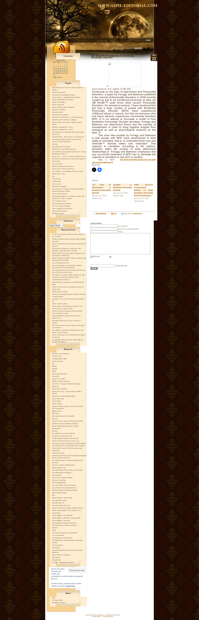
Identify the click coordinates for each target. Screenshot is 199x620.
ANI (53, 363)
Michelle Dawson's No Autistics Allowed (65, 490)
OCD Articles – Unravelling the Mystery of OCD (67, 171)
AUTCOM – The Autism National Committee (66, 384)
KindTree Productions (59, 480)
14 (63, 69)
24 (54, 73)
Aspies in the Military (58, 102)
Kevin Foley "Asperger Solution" (62, 477)
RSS (115, 213)
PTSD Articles (56, 179)
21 (63, 71)
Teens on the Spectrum (59, 193)
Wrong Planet (56, 560)
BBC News (55, 413)
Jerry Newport (56, 475)
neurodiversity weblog (59, 500)
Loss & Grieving (57, 164)
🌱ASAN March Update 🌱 (61, 279)
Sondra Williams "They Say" (61, 520)
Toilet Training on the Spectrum (62, 208)
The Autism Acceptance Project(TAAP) (64, 533)
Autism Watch (56, 401)
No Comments (101, 213)
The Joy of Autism (58, 535)
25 (56, 73)
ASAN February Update (60, 291)
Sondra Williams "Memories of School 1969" (66, 518)
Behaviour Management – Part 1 (62, 127)
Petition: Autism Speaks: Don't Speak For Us (66, 510)
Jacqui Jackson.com (59, 467)
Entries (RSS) (96, 616)
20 (60, 71)
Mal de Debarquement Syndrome (63, 166)
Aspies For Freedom (59, 379)
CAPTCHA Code (121, 266)
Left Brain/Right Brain (59, 482)
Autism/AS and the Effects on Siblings (64, 120)
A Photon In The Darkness (60, 353)
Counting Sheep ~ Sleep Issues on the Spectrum (68, 137)
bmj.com (55, 418)
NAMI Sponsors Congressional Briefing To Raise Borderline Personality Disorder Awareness (143, 190)
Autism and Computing (59, 389)
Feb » (60, 77)
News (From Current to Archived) (63, 169)
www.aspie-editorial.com (127, 5)
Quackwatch (56, 513)
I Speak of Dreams (58, 453)
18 (56, 71)
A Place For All (56, 356)
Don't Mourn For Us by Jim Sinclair (63, 433)
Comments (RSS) (107, 616)
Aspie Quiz (55, 376)
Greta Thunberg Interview (60, 263)
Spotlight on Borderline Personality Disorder (122, 187)
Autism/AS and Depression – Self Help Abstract (67, 117)
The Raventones (57, 545)
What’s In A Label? (58, 213)
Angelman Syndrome (59, 92)
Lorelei (116, 615)
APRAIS (54, 368)
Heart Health (56, 161)
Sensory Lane (56, 184)
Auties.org (55, 386)
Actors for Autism (57, 361)
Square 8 (55, 528)
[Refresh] (110, 257)
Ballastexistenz (57, 411)
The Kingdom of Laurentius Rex (62, 538)
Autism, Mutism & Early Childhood (63, 107)
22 (65, 71)
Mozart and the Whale (59, 493)
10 (54, 69)
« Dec (55, 77)
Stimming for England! (59, 186)
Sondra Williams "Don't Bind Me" (62, 515)
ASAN (54, 371)
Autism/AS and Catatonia (60, 115)
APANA (54, 366)
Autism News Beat (58, 399)
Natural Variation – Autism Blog (62, 498)
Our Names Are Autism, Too (61, 505)
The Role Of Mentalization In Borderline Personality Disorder (112, 56)
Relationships (56, 181)
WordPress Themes (58, 602)
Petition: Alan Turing (58, 174)
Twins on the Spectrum (59, 211)
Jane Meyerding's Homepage (61, 472)
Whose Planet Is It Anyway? (61, 555)
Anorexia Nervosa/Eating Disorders (63, 95)
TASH (54, 530)
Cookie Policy (70, 586)
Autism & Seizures (58, 104)
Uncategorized (137, 213)
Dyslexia (55, 144)
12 (58, 69)
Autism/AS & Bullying (59, 109)
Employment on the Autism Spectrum (64, 149)
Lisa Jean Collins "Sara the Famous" (64, 485)
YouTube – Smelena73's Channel (63, 562)
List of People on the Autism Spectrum (64, 488)
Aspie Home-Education (59, 374)
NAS (53, 495)
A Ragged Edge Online (59, 358)
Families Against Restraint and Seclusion (65, 438)
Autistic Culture (57, 404)
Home (148, 40)
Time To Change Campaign (61, 206)
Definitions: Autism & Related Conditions (65, 423)
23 (67, 71)
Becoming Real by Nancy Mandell (63, 416)
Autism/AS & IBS (57, 112)
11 (56, 69)
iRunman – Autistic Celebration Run (63, 465)
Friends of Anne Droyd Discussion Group (65, 441)
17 (54, 71)
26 (58, 73)
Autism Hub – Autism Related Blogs (63, 396)
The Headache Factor (59, 201)
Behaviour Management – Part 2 (62, 129)
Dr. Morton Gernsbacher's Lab (62, 436)
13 (60, 69)
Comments (57, 600)
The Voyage (56, 547)
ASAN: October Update (59, 304)
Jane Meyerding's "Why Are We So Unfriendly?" (67, 470)
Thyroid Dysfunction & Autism (61, 203)
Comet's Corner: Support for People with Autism (67, 421)
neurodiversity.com (58, 503)
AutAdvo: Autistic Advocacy (61, 381)
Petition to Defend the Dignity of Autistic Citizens (67, 508)
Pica (53, 176)
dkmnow (55, 431)
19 (58, 71)
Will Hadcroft (56, 557)
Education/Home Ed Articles (61, 147)
